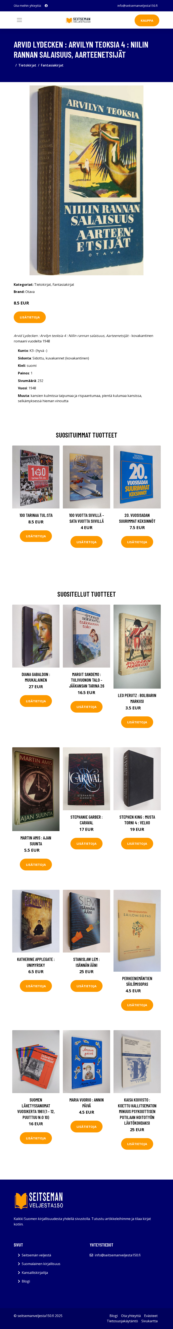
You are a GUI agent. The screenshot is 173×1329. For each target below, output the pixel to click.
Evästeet (151, 1315)
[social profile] (46, 6)
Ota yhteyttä (131, 1315)
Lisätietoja (30, 317)
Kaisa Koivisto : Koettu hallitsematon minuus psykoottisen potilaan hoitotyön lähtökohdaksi (137, 1111)
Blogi (26, 1281)
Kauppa (147, 20)
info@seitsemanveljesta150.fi (138, 6)
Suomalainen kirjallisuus (41, 1263)
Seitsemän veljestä (36, 1255)
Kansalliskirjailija (35, 1272)
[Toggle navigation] (19, 20)
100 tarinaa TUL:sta (36, 515)
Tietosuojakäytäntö (122, 1321)
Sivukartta (149, 1321)
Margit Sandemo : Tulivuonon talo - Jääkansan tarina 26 (86, 680)
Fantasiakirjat (52, 65)
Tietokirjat (27, 65)
